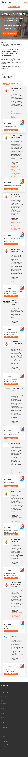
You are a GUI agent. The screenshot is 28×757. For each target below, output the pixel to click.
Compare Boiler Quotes (14, 6)
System (4, 739)
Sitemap (4, 746)
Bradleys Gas (16, 491)
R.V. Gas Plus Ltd (16, 89)
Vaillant (4, 703)
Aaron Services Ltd (17, 390)
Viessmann (5, 727)
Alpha (4, 713)
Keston (4, 722)
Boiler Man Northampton (17, 250)
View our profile (11, 130)
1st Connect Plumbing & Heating (16, 585)
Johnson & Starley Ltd (15, 195)
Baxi (4, 708)
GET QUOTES (9, 33)
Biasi (4, 717)
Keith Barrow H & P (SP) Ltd (16, 136)
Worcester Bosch (7, 700)
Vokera (4, 720)
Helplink (14, 636)
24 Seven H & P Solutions (16, 540)
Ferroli (4, 711)
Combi (4, 734)
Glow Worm (5, 725)
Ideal (4, 706)
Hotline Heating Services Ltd (16, 303)
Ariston (4, 730)
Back (4, 736)
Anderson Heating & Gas (16, 343)
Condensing (5, 744)
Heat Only (5, 741)
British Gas (15, 443)
